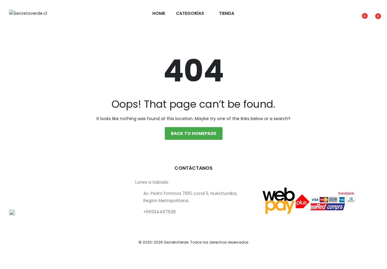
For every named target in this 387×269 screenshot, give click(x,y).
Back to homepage (193, 133)
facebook (47, 241)
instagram (31, 241)
